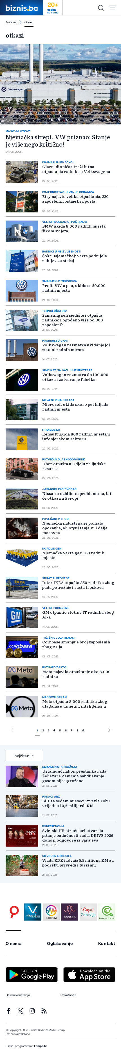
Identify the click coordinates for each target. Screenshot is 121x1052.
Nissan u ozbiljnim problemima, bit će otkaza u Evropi (76, 495)
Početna (11, 22)
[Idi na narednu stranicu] (109, 731)
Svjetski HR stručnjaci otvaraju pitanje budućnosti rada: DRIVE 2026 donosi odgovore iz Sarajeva (77, 835)
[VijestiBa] (32, 912)
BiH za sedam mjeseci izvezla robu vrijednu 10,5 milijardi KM (76, 803)
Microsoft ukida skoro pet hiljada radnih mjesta (75, 406)
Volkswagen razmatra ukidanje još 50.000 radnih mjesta (76, 347)
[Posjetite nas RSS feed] (44, 1011)
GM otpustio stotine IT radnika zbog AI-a (78, 614)
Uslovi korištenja (18, 995)
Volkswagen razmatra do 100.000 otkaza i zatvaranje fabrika (75, 377)
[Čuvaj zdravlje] (88, 912)
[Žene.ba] (69, 912)
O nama (14, 944)
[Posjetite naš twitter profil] (20, 1011)
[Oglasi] (14, 912)
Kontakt (106, 944)
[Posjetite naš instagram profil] (32, 1011)
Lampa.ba (41, 1046)
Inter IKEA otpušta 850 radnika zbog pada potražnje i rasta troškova (78, 585)
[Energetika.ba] (106, 912)
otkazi (28, 22)
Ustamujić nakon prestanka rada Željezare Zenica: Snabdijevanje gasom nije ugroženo (74, 776)
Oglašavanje (60, 944)
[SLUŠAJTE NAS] (51, 912)
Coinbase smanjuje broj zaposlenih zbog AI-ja (76, 644)
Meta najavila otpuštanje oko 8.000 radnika (76, 674)
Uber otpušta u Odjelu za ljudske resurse (74, 466)
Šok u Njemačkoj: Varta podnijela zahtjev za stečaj (74, 258)
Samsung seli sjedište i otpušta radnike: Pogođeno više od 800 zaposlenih (72, 319)
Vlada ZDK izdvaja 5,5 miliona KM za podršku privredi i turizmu (78, 862)
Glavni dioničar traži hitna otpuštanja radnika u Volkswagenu (76, 169)
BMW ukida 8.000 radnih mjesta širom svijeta (74, 228)
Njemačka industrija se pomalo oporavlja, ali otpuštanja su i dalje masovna (74, 527)
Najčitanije (24, 755)
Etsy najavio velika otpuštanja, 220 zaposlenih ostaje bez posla (75, 198)
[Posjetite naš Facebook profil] (9, 1011)
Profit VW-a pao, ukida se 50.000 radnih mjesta (74, 287)
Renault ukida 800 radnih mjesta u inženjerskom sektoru (76, 436)
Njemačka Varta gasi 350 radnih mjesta (73, 555)
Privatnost (68, 995)
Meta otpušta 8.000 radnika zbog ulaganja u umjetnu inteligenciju (74, 703)
